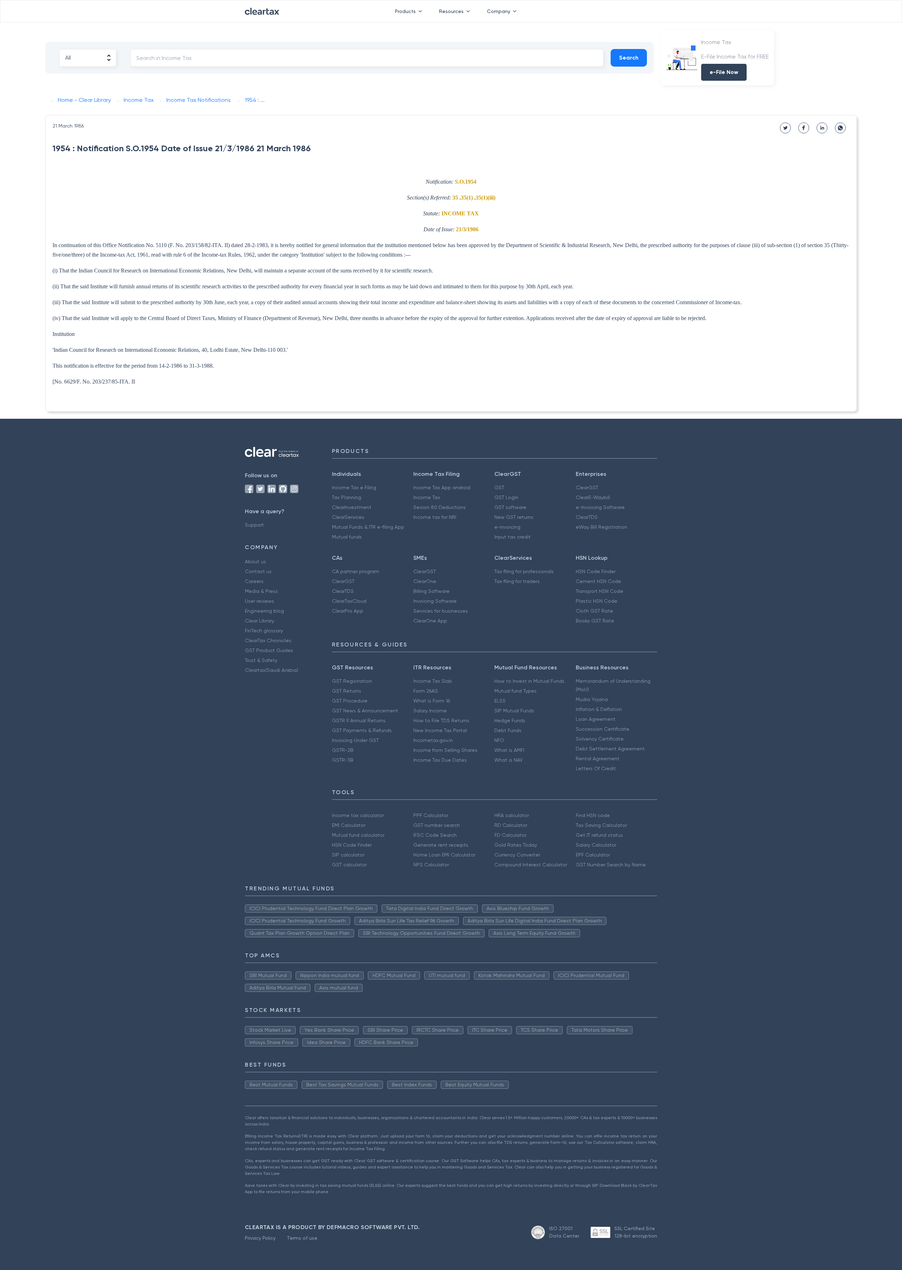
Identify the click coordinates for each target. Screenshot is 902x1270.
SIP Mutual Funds (514, 710)
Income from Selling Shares (445, 750)
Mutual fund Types (515, 691)
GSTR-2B (342, 750)
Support (254, 525)
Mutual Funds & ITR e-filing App (368, 527)
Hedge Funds (509, 720)
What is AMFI (509, 750)
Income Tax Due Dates (440, 760)
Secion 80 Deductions (439, 507)
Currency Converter (517, 855)
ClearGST (587, 487)
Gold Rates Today (515, 845)
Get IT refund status (599, 835)
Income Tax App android (441, 487)
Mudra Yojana (592, 699)
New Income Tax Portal (440, 730)
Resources (451, 11)
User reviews (259, 601)
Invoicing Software (435, 601)
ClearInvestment (351, 507)
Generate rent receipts (440, 845)
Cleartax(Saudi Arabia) (271, 670)
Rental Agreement (597, 758)
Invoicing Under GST (355, 740)
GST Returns (346, 691)
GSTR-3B (342, 760)
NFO (499, 740)
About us (255, 561)
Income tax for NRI (434, 517)
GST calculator (349, 864)
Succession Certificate (602, 729)
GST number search (436, 825)
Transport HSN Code (599, 591)
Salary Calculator (596, 845)
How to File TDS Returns (441, 720)
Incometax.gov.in (433, 740)
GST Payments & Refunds (362, 730)
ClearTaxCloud (349, 601)
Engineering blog (264, 611)
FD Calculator (510, 835)
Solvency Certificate (600, 739)
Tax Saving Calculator (601, 825)
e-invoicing (507, 527)
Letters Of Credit (596, 768)
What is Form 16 (431, 701)
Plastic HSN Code (596, 601)
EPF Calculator (593, 855)
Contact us (258, 571)
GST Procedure (349, 701)
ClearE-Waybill (593, 497)
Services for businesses (440, 611)
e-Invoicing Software (600, 507)
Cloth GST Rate (594, 611)
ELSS (500, 701)
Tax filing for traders (517, 581)
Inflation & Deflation (599, 709)
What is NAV (508, 760)
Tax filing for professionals (524, 571)
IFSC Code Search (435, 835)
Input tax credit (512, 537)
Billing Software (431, 591)
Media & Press (261, 591)
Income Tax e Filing (354, 487)
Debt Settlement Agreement (610, 748)
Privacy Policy (260, 1238)
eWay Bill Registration (601, 527)
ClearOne (424, 581)
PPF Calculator (430, 815)
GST (499, 487)
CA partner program (355, 571)
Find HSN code (593, 815)
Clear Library (259, 621)
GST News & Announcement (365, 710)
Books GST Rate (595, 621)
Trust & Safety (261, 660)
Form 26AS (425, 691)
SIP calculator (348, 855)
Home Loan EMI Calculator (444, 855)
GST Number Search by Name (611, 864)
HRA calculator (511, 815)
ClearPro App (347, 611)
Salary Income (430, 710)
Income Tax (426, 497)
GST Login (506, 497)
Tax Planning (346, 497)
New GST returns (513, 517)
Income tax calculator (358, 815)
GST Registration (352, 681)
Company (498, 11)
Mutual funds (347, 537)
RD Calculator (510, 825)
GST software (510, 507)
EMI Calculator (348, 825)
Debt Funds (507, 730)
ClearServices (348, 517)
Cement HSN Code (598, 581)
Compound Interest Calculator (530, 864)
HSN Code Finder (596, 571)
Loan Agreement (596, 719)
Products (405, 11)
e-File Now (724, 72)
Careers (254, 581)
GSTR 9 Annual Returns (358, 720)
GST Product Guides (269, 650)
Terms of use (302, 1238)
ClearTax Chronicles (268, 640)
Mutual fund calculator (358, 835)
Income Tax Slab (432, 681)
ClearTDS (587, 517)
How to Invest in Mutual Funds (529, 681)
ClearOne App (430, 621)
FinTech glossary (264, 630)
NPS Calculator (431, 864)
